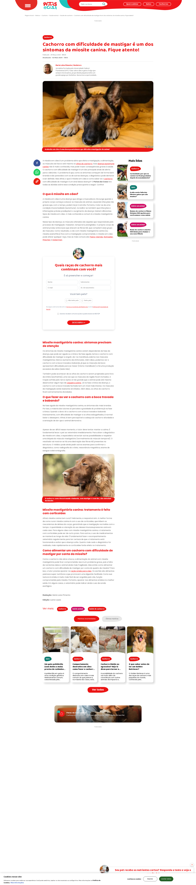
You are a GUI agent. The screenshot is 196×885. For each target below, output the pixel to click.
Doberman (57, 240)
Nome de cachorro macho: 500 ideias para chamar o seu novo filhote (140, 232)
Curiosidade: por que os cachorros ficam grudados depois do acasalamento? (140, 176)
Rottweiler (108, 237)
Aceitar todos (166, 879)
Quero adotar (132, 4)
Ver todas (98, 690)
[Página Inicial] (50, 5)
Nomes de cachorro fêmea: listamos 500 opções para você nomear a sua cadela (140, 213)
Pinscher (47, 240)
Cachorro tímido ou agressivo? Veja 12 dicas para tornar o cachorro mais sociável (112, 668)
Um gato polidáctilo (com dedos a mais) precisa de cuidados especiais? (54, 668)
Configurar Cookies (134, 879)
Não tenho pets (73, 300)
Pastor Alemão (96, 237)
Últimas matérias (112, 618)
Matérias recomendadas (87, 618)
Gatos (148, 4)
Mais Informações (17, 882)
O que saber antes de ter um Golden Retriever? (139, 667)
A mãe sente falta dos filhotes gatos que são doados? (139, 194)
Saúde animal (77, 609)
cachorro (108, 178)
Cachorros (163, 4)
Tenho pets (87, 300)
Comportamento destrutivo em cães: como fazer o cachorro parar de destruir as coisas (83, 669)
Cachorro (48, 37)
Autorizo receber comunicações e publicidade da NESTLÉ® (80, 314)
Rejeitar (150, 879)
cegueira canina (74, 382)
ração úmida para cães (81, 571)
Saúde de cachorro (96, 609)
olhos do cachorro (84, 163)
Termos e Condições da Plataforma (77, 307)
